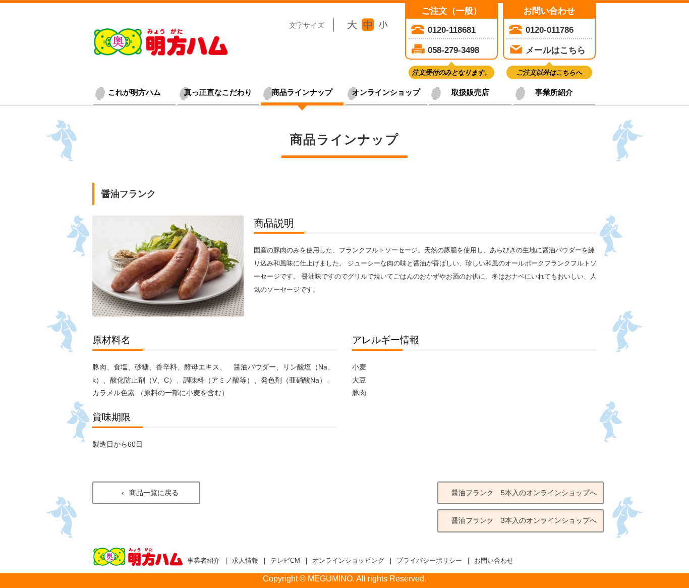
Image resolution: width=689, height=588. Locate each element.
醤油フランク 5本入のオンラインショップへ (524, 493)
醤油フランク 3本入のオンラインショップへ (524, 520)
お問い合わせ (493, 560)
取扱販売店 (470, 92)
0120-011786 (549, 29)
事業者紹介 (203, 560)
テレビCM (285, 560)
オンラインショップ (386, 92)
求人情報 (245, 560)
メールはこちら (556, 50)
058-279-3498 (453, 50)
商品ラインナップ (302, 92)
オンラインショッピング (348, 560)
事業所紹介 (554, 92)
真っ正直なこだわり (218, 92)
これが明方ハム (134, 92)
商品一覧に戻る (154, 493)
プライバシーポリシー (429, 560)
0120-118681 (452, 29)
